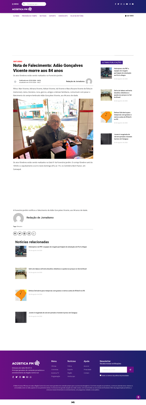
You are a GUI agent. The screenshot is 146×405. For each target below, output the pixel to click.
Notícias (43, 16)
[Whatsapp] (124, 4)
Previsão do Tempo (29, 16)
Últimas (16, 16)
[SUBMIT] (130, 370)
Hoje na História (76, 16)
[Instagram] (121, 4)
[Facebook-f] (115, 4)
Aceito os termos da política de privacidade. (115, 375)
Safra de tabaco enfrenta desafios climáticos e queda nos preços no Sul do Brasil (58, 269)
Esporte (52, 16)
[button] (15, 233)
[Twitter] (118, 4)
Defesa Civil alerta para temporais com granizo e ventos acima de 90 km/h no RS (57, 291)
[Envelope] (132, 4)
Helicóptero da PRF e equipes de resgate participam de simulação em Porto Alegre (58, 247)
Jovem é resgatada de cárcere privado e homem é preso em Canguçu (53, 313)
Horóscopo (63, 16)
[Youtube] (127, 4)
